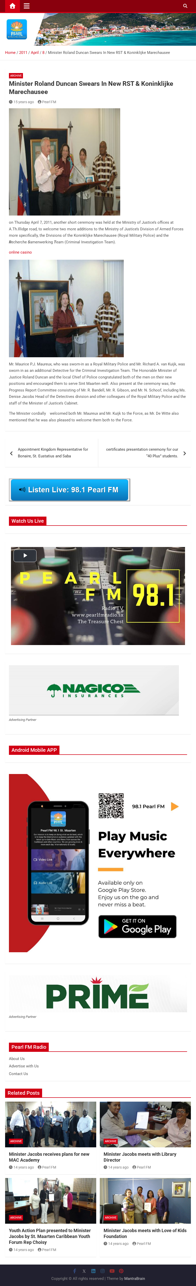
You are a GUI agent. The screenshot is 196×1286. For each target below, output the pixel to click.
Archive (16, 75)
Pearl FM (49, 102)
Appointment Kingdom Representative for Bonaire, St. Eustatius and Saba (53, 452)
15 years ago (24, 102)
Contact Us (18, 1073)
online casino (20, 252)
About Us (17, 1058)
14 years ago (24, 1167)
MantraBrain (134, 1278)
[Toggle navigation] (26, 6)
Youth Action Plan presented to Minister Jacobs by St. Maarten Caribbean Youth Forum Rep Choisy (50, 1236)
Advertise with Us (24, 1066)
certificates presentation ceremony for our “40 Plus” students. (142, 452)
